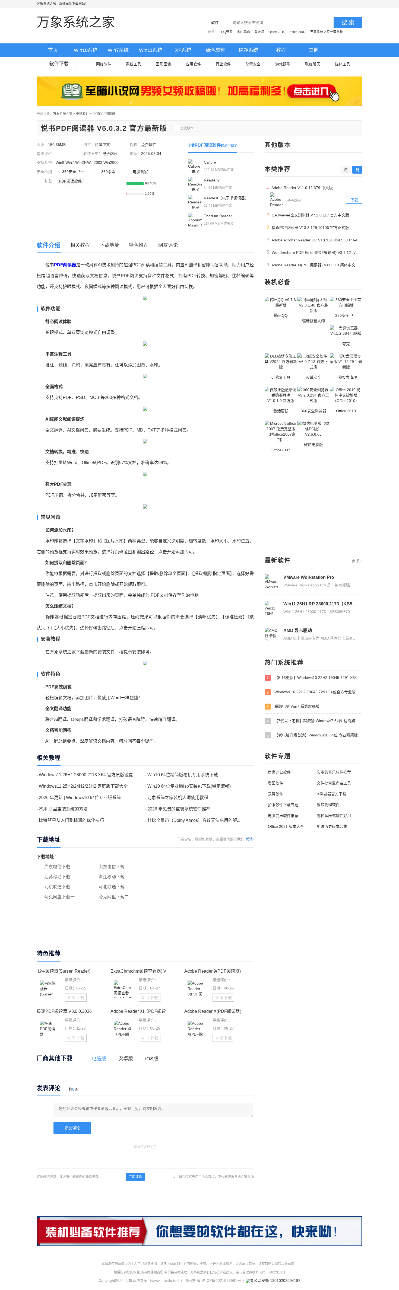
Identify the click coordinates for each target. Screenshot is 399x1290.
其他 (313, 50)
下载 (354, 200)
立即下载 (76, 997)
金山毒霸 (243, 32)
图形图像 (163, 64)
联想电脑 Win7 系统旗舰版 (293, 706)
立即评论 (135, 1177)
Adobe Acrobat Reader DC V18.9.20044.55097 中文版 (314, 239)
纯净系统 (248, 50)
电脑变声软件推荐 (283, 815)
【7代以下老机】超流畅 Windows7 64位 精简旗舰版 (314, 721)
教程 (281, 50)
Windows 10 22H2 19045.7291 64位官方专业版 (311, 692)
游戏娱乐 (282, 64)
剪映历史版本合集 (332, 826)
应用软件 (193, 64)
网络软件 (103, 64)
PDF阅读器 (65, 265)
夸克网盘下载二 (114, 897)
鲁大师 (259, 32)
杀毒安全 (253, 64)
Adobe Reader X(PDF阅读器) (212, 1011)
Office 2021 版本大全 (286, 826)
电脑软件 (82, 114)
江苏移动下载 (57, 876)
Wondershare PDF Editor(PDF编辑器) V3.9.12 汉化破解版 (314, 252)
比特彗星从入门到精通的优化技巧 (71, 820)
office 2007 (298, 32)
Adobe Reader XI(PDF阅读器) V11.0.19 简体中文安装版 (314, 264)
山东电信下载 (112, 866)
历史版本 (187, 128)
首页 (53, 50)
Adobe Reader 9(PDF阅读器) (212, 971)
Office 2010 (276, 32)
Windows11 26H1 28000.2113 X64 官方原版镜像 (86, 774)
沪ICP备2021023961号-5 (223, 1280)
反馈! (250, 839)
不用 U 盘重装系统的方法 (63, 809)
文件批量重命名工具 (334, 783)
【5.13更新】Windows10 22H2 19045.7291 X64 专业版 (314, 677)
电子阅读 (110, 153)
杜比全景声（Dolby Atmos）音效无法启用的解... (193, 820)
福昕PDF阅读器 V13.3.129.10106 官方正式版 (308, 227)
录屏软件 (275, 794)
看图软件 (275, 783)
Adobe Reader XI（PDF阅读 (138, 1011)
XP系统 (183, 50)
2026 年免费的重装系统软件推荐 (178, 809)
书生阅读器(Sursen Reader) (63, 971)
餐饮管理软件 (328, 805)
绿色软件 (216, 50)
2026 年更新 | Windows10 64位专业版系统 (80, 797)
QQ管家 (227, 32)
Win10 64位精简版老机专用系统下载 (182, 774)
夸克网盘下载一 (59, 897)
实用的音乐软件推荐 (334, 772)
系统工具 (133, 64)
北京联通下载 (57, 887)
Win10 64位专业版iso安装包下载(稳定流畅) (189, 786)
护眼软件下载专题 (283, 805)
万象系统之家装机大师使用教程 (177, 797)
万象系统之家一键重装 (326, 32)
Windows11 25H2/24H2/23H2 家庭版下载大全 (83, 786)
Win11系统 (150, 50)
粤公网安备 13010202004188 (275, 1280)
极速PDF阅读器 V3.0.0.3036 (64, 1011)
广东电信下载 (57, 866)
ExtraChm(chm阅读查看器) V (138, 971)
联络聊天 (312, 64)
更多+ (356, 561)
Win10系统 (85, 50)
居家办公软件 (279, 772)
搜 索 (348, 22)
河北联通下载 (112, 887)
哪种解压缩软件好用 (334, 815)
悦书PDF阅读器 (104, 114)
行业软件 (223, 64)
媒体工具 (342, 64)
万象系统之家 (46, 4)
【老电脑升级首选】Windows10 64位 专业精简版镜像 (314, 735)
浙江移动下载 (112, 876)
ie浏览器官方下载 (331, 794)
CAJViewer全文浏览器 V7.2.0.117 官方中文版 (308, 214)
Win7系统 (118, 50)
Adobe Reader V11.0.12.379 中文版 (300, 187)
